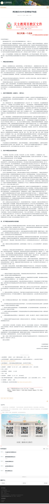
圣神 (2, 398)
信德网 (2, 501)
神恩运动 (11, 398)
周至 (7, 398)
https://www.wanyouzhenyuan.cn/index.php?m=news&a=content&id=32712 (17, 364)
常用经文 (3, 483)
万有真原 (3, 500)
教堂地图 (45, 483)
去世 (47, 448)
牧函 (4, 398)
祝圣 (44, 448)
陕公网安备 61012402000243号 (17, 495)
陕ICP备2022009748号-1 (6, 495)
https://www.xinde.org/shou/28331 (24, 382)
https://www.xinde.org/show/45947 (8, 361)
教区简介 (24, 483)
